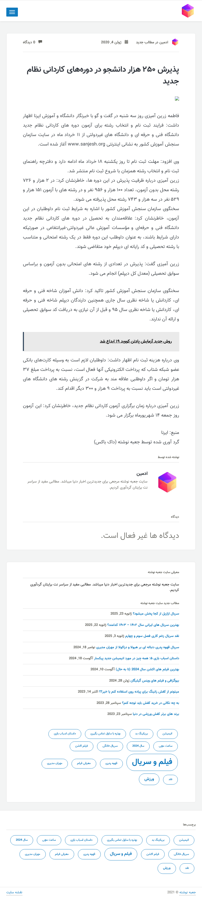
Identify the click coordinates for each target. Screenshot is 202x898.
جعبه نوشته (187, 892)
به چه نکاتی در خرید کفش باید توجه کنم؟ (150, 703)
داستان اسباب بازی (65, 733)
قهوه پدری (111, 763)
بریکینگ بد (141, 733)
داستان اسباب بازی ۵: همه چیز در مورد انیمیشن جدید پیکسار (136, 658)
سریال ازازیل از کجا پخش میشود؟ (156, 613)
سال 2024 (138, 746)
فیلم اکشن (81, 746)
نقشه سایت (14, 892)
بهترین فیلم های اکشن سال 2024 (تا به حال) (147, 669)
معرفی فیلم (84, 763)
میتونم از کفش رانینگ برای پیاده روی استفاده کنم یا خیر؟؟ (139, 691)
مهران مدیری (54, 763)
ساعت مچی (165, 746)
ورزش (149, 779)
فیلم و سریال (152, 762)
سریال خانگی (110, 746)
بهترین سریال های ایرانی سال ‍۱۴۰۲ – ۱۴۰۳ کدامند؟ (143, 625)
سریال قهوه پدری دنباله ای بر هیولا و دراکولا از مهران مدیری (137, 647)
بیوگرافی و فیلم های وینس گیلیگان (154, 680)
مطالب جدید (145, 42)
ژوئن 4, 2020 (113, 42)
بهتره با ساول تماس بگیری (105, 733)
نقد (170, 779)
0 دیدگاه (30, 42)
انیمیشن (167, 733)
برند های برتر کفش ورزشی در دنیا (156, 714)
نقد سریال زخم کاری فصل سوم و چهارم (152, 636)
